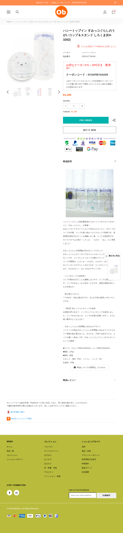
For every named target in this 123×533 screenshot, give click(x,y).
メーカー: (67, 52)
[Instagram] (16, 492)
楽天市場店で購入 (17, 412)
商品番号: (67, 56)
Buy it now (89, 130)
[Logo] (61, 12)
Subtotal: (66, 112)
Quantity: (66, 101)
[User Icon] (104, 12)
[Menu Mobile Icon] (8, 12)
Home (9, 22)
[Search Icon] (17, 12)
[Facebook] (9, 492)
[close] (115, 2)
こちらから (100, 367)
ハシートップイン (89, 52)
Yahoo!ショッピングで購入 (21, 419)
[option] (33, 56)
